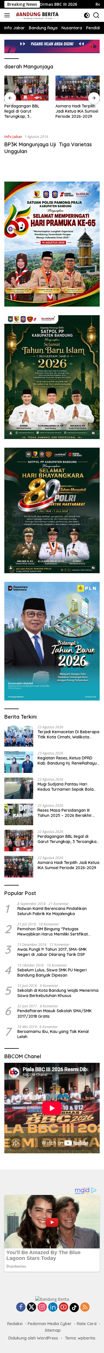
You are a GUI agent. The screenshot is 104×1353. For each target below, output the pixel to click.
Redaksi (15, 1323)
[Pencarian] (96, 15)
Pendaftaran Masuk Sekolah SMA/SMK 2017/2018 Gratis (54, 1013)
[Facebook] (20, 1307)
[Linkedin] (52, 1307)
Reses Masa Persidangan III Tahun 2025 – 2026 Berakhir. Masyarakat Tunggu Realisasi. (66, 813)
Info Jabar (13, 136)
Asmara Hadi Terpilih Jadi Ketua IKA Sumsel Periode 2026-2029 (76, 111)
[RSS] (85, 1307)
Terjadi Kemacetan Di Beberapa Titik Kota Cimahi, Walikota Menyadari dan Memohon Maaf (68, 734)
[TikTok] (74, 1307)
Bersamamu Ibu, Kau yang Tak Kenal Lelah (53, 1034)
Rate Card (86, 1323)
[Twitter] (31, 1307)
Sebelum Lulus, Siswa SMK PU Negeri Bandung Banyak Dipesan (52, 972)
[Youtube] (63, 1307)
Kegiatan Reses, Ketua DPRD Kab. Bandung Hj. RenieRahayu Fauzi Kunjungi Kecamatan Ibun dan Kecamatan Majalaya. (68, 760)
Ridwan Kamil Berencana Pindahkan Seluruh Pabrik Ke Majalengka (52, 911)
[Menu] (8, 15)
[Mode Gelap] (86, 15)
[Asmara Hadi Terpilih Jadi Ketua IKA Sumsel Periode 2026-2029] (77, 88)
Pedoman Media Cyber (50, 1323)
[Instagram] (42, 1307)
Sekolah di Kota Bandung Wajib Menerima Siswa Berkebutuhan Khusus (58, 993)
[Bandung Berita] (36, 15)
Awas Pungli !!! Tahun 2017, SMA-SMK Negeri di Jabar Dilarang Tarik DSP (52, 952)
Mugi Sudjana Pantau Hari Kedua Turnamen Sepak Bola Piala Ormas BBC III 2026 (66, 787)
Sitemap (53, 1330)
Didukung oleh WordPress (33, 1338)
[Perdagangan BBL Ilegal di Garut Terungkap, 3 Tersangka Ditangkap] (26, 88)
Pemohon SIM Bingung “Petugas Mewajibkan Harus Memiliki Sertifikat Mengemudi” (52, 931)
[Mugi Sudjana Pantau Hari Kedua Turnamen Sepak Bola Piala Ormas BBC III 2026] (18, 788)
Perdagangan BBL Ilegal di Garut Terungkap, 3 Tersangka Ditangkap (25, 111)
